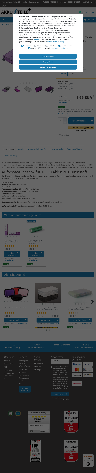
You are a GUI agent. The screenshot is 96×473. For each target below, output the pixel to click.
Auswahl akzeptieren (48, 67)
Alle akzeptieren (48, 56)
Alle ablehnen (48, 62)
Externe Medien (68, 46)
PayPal (33, 48)
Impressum (38, 39)
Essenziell (28, 46)
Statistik (40, 46)
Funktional (46, 48)
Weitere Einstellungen (60, 48)
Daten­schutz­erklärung (55, 42)
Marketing (52, 46)
